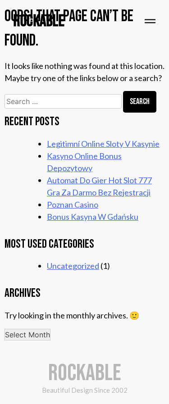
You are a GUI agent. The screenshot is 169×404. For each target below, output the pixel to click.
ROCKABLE (39, 21)
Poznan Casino (72, 204)
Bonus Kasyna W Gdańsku (92, 217)
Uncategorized (73, 266)
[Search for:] (64, 101)
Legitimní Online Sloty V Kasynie (103, 144)
